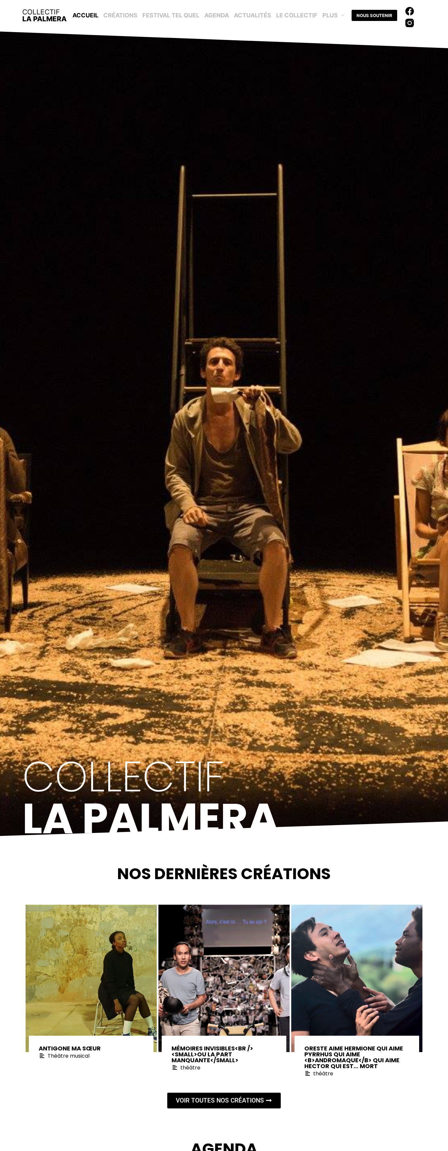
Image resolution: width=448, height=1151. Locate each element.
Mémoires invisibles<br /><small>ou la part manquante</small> (212, 1054)
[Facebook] (409, 11)
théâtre (190, 1067)
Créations (120, 15)
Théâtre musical (69, 1056)
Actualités (252, 15)
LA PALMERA (44, 15)
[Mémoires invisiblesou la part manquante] (224, 978)
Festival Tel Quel (170, 15)
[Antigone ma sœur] (91, 978)
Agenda (216, 15)
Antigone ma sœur (70, 1048)
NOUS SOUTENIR (374, 15)
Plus (330, 15)
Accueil (85, 15)
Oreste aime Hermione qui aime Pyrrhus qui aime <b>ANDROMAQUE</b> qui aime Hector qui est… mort (353, 1057)
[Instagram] (409, 23)
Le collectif (296, 15)
